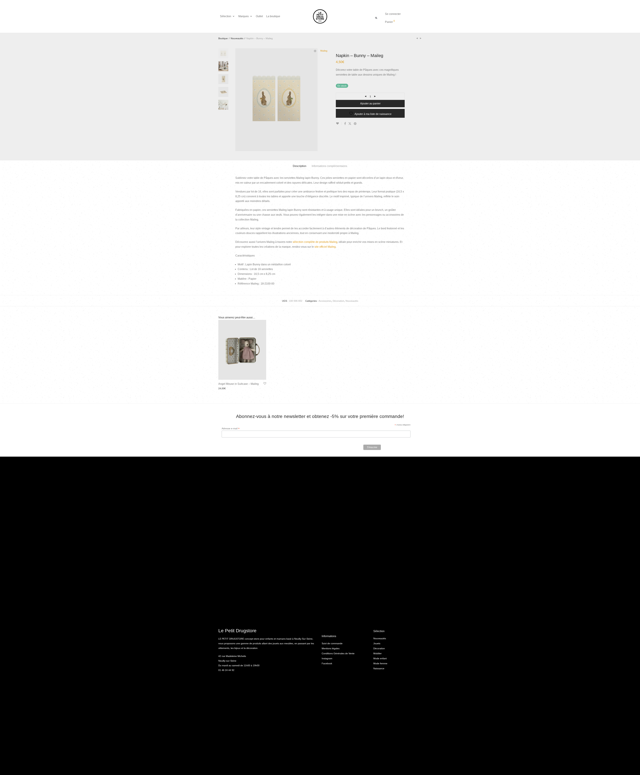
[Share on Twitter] (349, 123)
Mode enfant (380, 658)
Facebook (327, 663)
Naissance (378, 668)
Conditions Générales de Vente (338, 653)
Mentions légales (331, 648)
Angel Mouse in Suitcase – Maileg (238, 383)
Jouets (376, 643)
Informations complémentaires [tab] (329, 166)
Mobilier (377, 653)
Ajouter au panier (370, 103)
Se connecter (393, 14)
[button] (227, 16)
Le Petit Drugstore (237, 630)
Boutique (223, 38)
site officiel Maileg (325, 246)
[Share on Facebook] (345, 123)
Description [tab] (299, 166)
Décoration (338, 301)
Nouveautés (237, 38)
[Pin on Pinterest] (355, 123)
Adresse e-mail (231, 428)
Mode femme (380, 663)
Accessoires (325, 301)
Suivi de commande (332, 643)
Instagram (327, 658)
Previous (237, 99)
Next (315, 99)
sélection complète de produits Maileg (315, 241)
